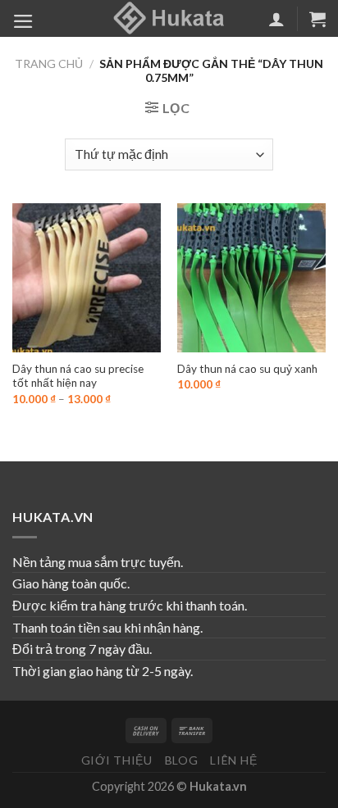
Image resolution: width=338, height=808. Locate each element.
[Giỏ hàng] (317, 19)
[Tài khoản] (276, 19)
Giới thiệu (117, 760)
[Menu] (23, 21)
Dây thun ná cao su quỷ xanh (247, 368)
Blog (182, 760)
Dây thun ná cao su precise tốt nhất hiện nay (78, 376)
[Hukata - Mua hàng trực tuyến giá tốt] (169, 18)
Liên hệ (233, 760)
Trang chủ (49, 63)
